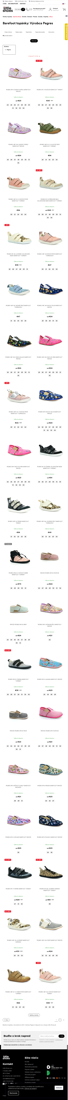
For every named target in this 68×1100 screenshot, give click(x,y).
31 (13, 108)
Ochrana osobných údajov (32, 1080)
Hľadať (23, 9)
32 (16, 108)
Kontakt (23, 3)
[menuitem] (7, 16)
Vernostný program (30, 1074)
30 (29, 105)
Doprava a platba (29, 1069)
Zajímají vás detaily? (31, 1088)
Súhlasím (59, 1088)
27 (18, 105)
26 (14, 105)
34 (23, 108)
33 (20, 108)
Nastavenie (13, 1093)
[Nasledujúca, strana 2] (60, 1020)
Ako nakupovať (13, 3)
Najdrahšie (29, 32)
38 (49, 904)
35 (48, 108)
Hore (7, 1020)
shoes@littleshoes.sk (9, 1078)
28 (22, 105)
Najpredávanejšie (40, 32)
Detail (17, 85)
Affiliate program (29, 1077)
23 (53, 159)
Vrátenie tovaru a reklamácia (33, 1072)
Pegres (9, 49)
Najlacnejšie (19, 32)
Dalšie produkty (34, 1015)
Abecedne (51, 32)
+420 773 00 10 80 (8, 1081)
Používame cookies (30, 1082)
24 (7, 105)
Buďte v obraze (4, 1084)
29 (25, 105)
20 (42, 159)
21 (46, 159)
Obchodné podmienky (31, 1067)
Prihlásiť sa (61, 1036)
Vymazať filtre (33, 56)
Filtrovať (34, 41)
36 (51, 108)
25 (11, 105)
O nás (4, 3)
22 (49, 159)
